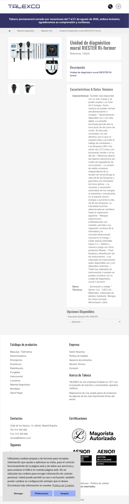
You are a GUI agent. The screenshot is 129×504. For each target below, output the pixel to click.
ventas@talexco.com (20, 437)
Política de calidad (100, 483)
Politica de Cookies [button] (63, 485)
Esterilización (16, 368)
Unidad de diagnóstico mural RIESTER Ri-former (80, 30)
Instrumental (16, 376)
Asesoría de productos (80, 359)
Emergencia (16, 359)
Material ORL (47, 30)
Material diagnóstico (25, 30)
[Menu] (118, 6)
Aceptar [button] (64, 493)
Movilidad (15, 388)
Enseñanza (15, 364)
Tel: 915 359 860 (18, 429)
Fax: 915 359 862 (19, 433)
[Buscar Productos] (110, 6)
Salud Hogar (16, 392)
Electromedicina (18, 355)
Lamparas (15, 380)
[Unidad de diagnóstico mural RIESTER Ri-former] (35, 58)
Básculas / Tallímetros (21, 351)
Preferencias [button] (41, 493)
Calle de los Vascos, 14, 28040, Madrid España (33, 425)
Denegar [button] (18, 493)
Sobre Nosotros (77, 351)
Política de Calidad (78, 355)
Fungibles (15, 372)
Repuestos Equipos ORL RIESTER (83, 316)
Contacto (73, 368)
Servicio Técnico (77, 364)
